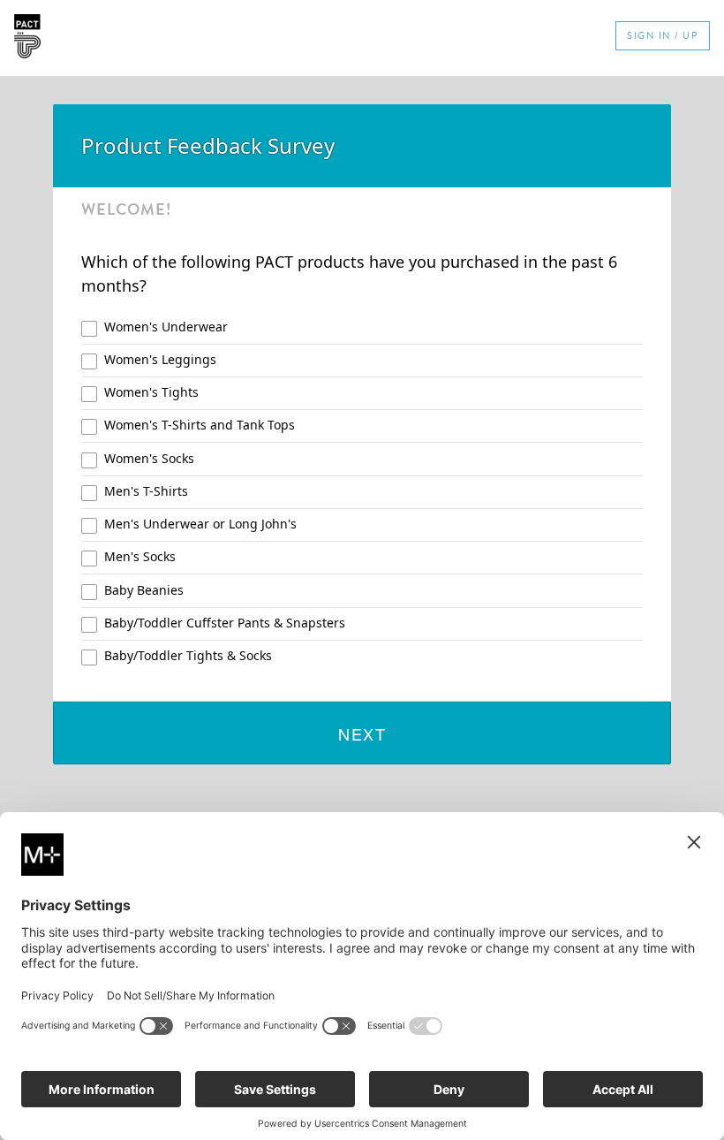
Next (362, 733)
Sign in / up (662, 35)
